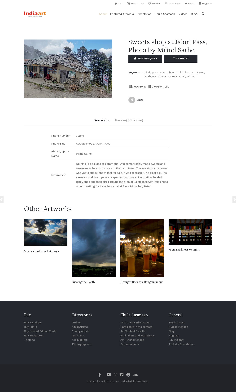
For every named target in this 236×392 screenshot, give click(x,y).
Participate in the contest (136, 326)
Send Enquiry (147, 58)
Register (207, 3)
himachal (175, 72)
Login (191, 3)
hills (185, 72)
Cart (120, 3)
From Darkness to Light (184, 249)
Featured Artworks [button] (122, 14)
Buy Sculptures (33, 335)
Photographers (81, 344)
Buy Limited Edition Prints (40, 331)
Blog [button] (194, 14)
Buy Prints (30, 326)
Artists (76, 322)
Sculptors (78, 335)
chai (181, 76)
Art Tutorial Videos (132, 339)
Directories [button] (144, 14)
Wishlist (155, 3)
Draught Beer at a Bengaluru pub (141, 282)
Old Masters (79, 339)
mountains (196, 72)
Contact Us (173, 3)
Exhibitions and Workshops (137, 335)
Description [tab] (101, 120)
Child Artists (80, 326)
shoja (163, 72)
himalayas (149, 76)
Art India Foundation (181, 344)
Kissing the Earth (83, 282)
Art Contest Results (132, 331)
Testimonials (177, 322)
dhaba (162, 76)
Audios (173, 326)
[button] (203, 14)
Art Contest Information (135, 322)
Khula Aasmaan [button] (165, 14)
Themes (29, 339)
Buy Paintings (33, 322)
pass (155, 72)
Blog (171, 331)
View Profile (139, 86)
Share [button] (137, 100)
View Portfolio (160, 86)
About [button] (103, 14)
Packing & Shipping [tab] (129, 120)
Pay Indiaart (176, 339)
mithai (190, 76)
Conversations (129, 344)
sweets (172, 76)
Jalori (146, 72)
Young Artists (80, 331)
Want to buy (137, 3)
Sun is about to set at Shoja (41, 251)
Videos (183, 14)
